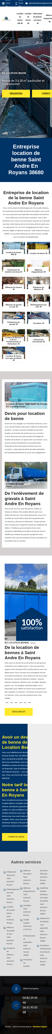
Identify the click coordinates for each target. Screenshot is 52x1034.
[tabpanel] (26, 673)
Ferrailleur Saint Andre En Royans (27, 910)
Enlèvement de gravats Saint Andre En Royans (11, 878)
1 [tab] (7, 702)
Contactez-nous (16, 837)
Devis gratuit (18, 712)
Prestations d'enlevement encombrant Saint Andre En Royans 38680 (44, 955)
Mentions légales (40, 1027)
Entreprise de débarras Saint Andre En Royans (11, 956)
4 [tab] (20, 702)
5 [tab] (25, 702)
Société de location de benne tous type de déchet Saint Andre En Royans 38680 (44, 901)
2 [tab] (11, 702)
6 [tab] (29, 702)
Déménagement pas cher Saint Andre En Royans (11, 895)
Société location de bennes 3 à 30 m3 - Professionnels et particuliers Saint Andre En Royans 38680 (27, 937)
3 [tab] (16, 702)
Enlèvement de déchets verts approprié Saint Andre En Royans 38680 (44, 929)
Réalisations (16, 93)
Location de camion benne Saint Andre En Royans (11, 915)
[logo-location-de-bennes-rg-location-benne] (6, 19)
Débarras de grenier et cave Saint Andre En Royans (11, 936)
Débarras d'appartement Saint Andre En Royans (27, 894)
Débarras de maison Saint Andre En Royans (27, 877)
